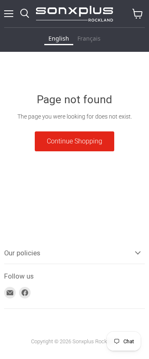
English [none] (58, 38)
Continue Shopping (74, 141)
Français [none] (89, 38)
